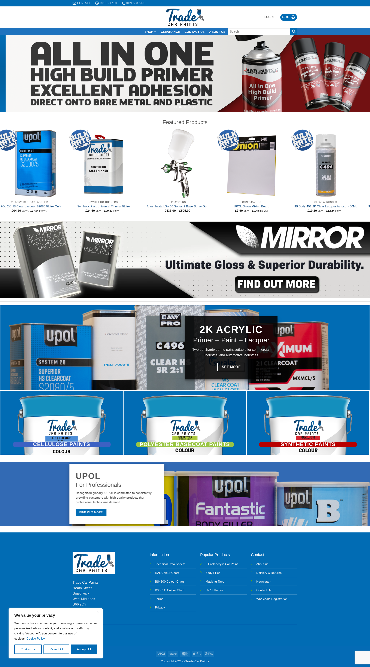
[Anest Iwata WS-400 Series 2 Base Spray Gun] (259, 163)
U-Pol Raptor (214, 590)
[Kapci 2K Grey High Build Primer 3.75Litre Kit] (333, 163)
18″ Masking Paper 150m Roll (37, 206)
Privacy (160, 607)
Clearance (170, 31)
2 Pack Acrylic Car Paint (222, 564)
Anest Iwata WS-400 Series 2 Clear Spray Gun (184, 206)
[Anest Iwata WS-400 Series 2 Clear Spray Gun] (185, 163)
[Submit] (293, 31)
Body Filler (213, 572)
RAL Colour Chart (167, 572)
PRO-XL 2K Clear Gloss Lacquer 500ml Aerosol (111, 206)
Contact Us (263, 590)
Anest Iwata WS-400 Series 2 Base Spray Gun (259, 206)
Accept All (84, 649)
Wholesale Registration (272, 599)
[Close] (98, 612)
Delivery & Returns (269, 572)
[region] (56, 633)
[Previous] (13, 73)
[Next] (357, 73)
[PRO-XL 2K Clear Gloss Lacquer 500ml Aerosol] (111, 163)
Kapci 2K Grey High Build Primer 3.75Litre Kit (333, 206)
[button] (268, 17)
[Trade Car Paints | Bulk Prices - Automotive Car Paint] (185, 17)
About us (217, 31)
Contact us (195, 31)
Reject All (56, 649)
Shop (149, 31)
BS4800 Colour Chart (169, 581)
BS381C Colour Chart (169, 590)
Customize (28, 649)
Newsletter (263, 581)
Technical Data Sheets (170, 564)
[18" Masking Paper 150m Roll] (37, 163)
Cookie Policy (36, 638)
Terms (159, 599)
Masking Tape (215, 581)
